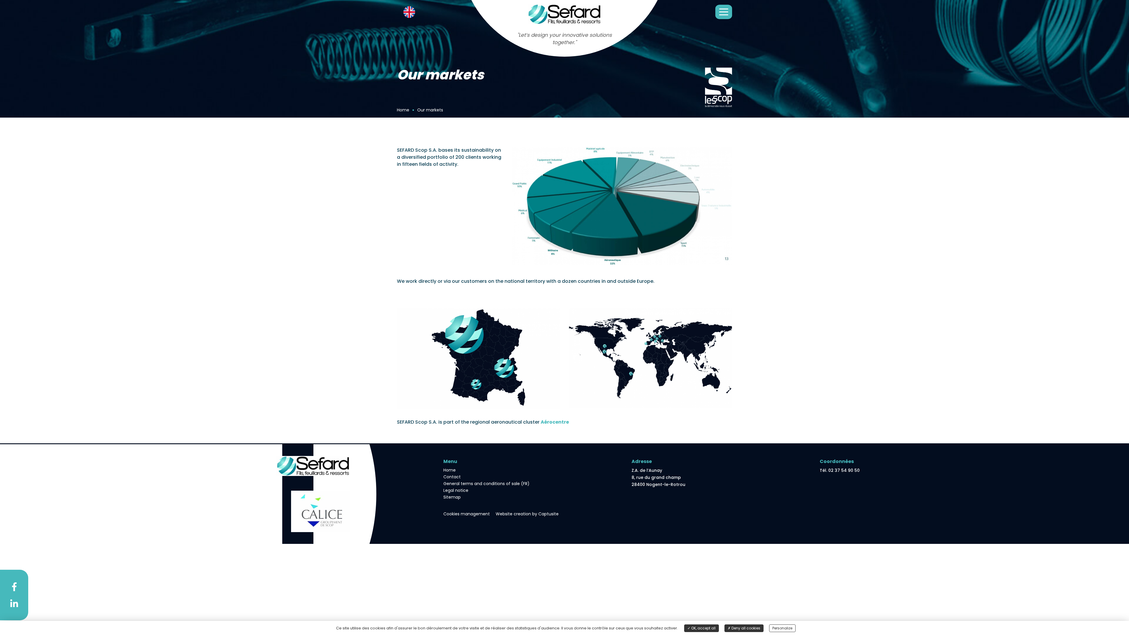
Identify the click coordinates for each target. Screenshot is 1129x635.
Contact (452, 477)
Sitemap (452, 497)
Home (449, 470)
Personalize (782, 628)
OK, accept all (703, 628)
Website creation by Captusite (527, 514)
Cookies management (466, 514)
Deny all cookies (745, 628)
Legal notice (455, 490)
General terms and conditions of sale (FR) (486, 484)
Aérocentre (555, 422)
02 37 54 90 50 (844, 470)
